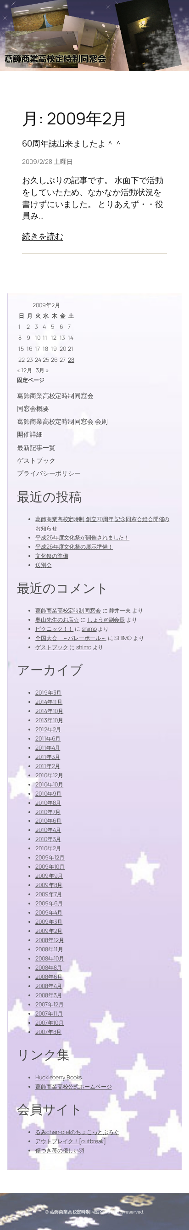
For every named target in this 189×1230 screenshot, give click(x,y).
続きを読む (42, 236)
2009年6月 (49, 903)
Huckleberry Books (58, 1077)
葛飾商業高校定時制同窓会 (68, 610)
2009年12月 (50, 857)
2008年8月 (48, 968)
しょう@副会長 (106, 619)
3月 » (42, 370)
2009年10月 (50, 867)
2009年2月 (48, 931)
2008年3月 (48, 995)
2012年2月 (48, 729)
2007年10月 (49, 1023)
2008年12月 (49, 940)
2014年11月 (48, 702)
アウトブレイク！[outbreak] (70, 1141)
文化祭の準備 (51, 556)
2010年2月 (48, 848)
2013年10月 (49, 720)
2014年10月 (49, 711)
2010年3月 (48, 839)
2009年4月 (48, 912)
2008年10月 (49, 958)
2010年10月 (49, 784)
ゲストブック (51, 647)
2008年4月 (48, 986)
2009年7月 (48, 894)
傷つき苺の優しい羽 (59, 1150)
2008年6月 (48, 977)
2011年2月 (47, 766)
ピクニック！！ (54, 629)
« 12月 (24, 370)
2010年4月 (48, 830)
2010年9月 (48, 794)
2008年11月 (49, 949)
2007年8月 (48, 1032)
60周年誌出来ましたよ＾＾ (72, 143)
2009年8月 (48, 885)
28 (71, 360)
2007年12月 (49, 1004)
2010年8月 (48, 803)
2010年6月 (48, 821)
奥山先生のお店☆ (57, 619)
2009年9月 (49, 876)
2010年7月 (48, 812)
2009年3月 (48, 922)
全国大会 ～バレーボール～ (70, 638)
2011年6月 (48, 738)
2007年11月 (49, 1013)
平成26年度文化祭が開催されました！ (82, 537)
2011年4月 (47, 748)
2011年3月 (47, 757)
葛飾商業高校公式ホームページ (73, 1086)
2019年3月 (48, 692)
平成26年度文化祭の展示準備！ (74, 546)
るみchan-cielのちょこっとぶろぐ (77, 1132)
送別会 (43, 565)
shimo (89, 629)
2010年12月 (49, 775)
